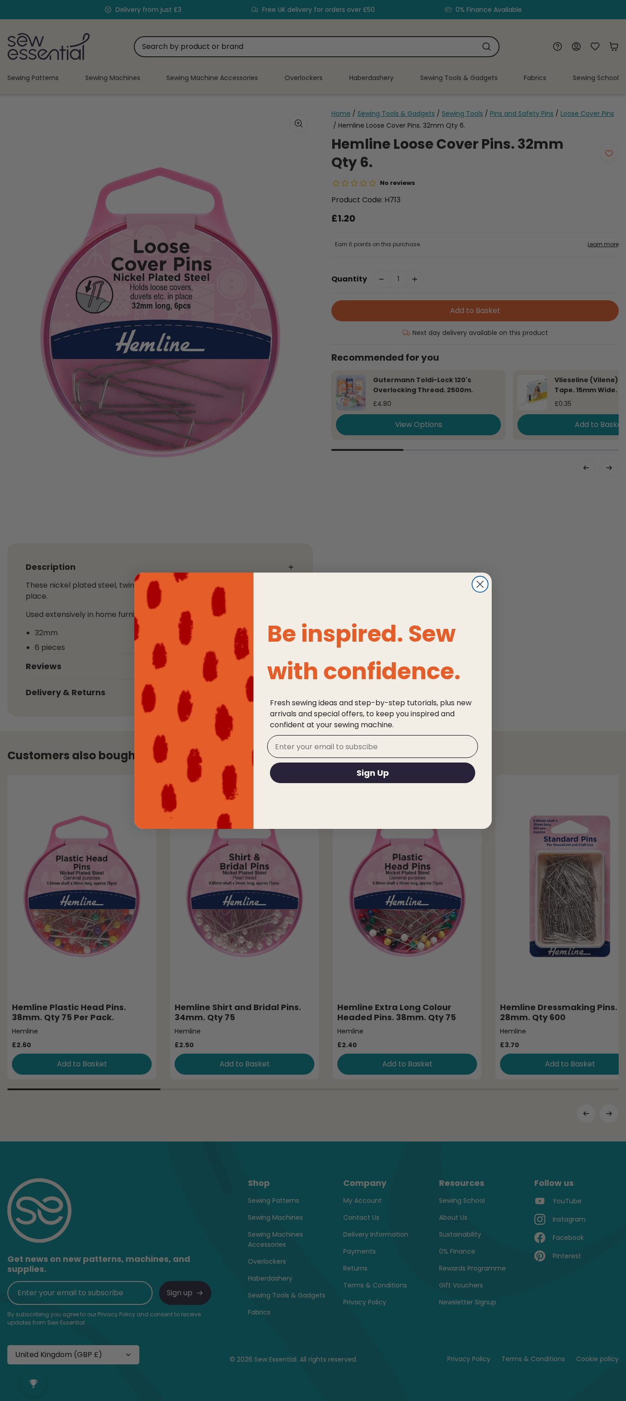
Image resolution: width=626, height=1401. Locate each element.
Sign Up (373, 773)
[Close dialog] (480, 584)
